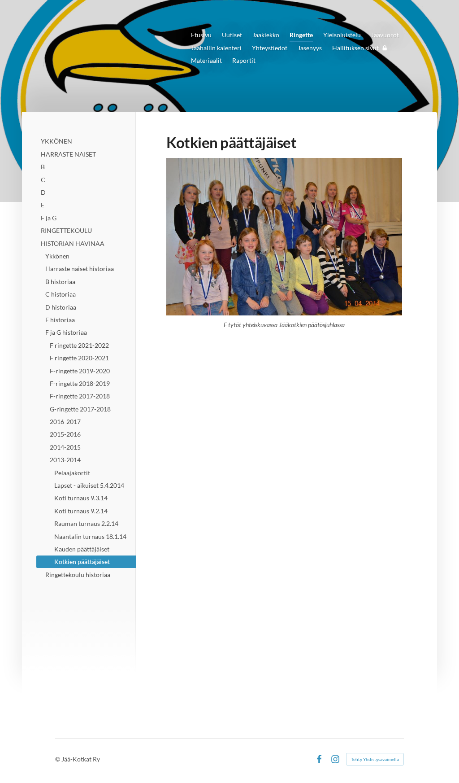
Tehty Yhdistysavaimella (375, 759)
